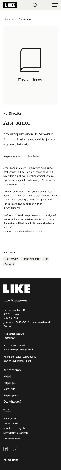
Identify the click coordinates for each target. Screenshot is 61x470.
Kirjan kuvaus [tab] (13, 156)
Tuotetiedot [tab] (36, 156)
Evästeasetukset (12, 438)
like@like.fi (9, 337)
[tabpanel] (30, 200)
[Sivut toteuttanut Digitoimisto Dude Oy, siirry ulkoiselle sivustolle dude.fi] (10, 461)
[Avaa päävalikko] (55, 5)
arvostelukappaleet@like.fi (18, 349)
